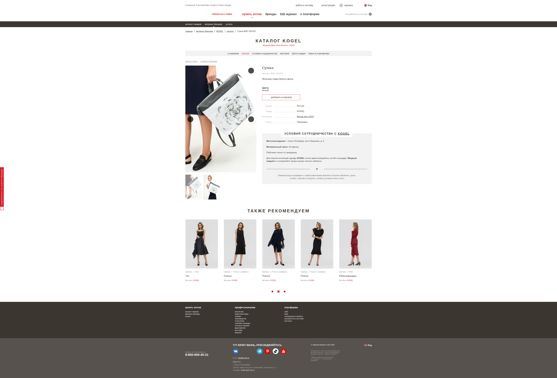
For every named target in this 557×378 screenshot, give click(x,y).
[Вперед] (251, 119)
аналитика (239, 312)
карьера (238, 333)
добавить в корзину (281, 97)
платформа (291, 307)
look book (284, 53)
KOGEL (219, 31)
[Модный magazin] (193, 14)
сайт (286, 312)
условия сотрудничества (264, 53)
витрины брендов (213, 24)
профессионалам (245, 307)
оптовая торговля (242, 326)
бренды (270, 14)
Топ (187, 276)
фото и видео (298, 53)
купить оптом (252, 14)
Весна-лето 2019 (305, 116)
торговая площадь (242, 323)
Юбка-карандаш (348, 276)
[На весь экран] (251, 71)
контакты (288, 321)
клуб (286, 314)
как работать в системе (294, 319)
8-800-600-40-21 (196, 355)
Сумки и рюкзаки (208, 61)
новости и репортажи (318, 53)
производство (240, 319)
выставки (238, 330)
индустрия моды (241, 314)
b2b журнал (288, 14)
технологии (239, 321)
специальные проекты (293, 316)
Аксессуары (191, 61)
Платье (228, 276)
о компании (233, 53)
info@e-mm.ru (243, 358)
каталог (230, 31)
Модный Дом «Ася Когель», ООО (278, 45)
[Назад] (190, 119)
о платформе (309, 14)
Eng (370, 5)
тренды (238, 316)
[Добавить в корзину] (216, 280)
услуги (229, 24)
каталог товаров (193, 24)
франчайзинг (240, 328)
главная (189, 31)
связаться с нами (222, 14)
